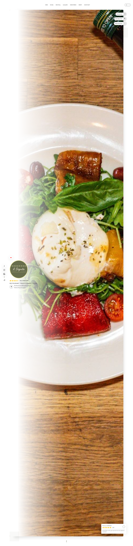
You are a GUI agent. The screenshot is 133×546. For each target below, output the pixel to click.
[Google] (4, 274)
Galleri (65, 4)
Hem (46, 4)
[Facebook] (4, 266)
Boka (51, 4)
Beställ (58, 4)
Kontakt (87, 4)
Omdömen (73, 4)
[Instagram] (4, 270)
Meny (80, 4)
